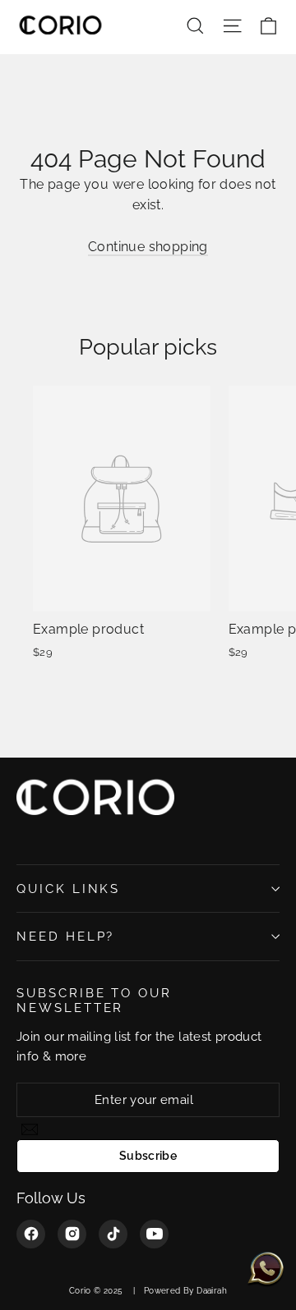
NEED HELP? (65, 936)
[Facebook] (30, 1234)
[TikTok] (113, 1234)
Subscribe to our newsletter (94, 1000)
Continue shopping (148, 246)
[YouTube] (154, 1234)
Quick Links (68, 888)
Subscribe (148, 1155)
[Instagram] (72, 1234)
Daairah (212, 1290)
